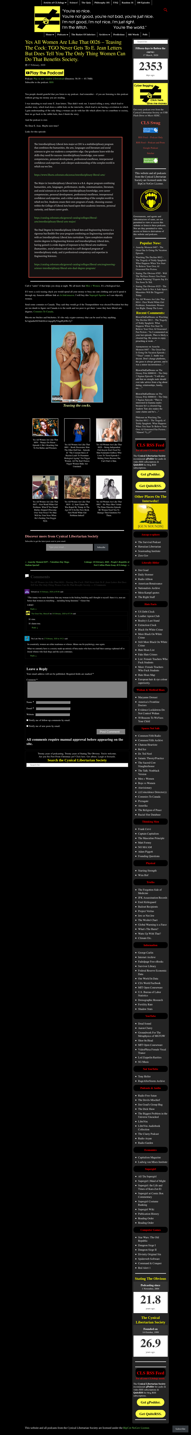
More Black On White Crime (150, 635)
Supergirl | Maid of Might (152, 1181)
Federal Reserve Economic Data (152, 972)
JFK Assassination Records (152, 897)
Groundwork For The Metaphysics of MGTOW (151, 1034)
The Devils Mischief (149, 1100)
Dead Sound (144, 1023)
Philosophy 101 (102, 2)
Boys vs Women (146, 783)
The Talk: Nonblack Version (148, 772)
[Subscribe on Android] (150, 162)
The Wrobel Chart (148, 920)
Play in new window (43, 78)
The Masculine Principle (151, 838)
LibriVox (143, 1121)
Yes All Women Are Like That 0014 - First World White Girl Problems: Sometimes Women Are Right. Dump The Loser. (150, 303)
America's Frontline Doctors (148, 703)
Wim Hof (143, 875)
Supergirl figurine (97, 295)
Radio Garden (145, 1143)
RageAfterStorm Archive (151, 1081)
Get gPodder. (150, 474)
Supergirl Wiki (146, 1209)
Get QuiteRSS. (150, 485)
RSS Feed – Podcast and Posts (150, 142)
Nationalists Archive (149, 588)
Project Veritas (146, 911)
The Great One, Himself (40, 613)
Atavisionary (145, 787)
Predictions (119, 34)
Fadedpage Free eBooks (150, 961)
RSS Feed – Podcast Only (150, 137)
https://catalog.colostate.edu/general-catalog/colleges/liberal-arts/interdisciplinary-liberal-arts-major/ (65, 219)
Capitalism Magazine (149, 1157)
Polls (145, 34)
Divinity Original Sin (149, 1254)
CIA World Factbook (149, 983)
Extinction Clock (147, 625)
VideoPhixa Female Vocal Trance (152, 1051)
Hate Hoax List (146, 650)
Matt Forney (144, 842)
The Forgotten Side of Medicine (150, 891)
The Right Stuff (146, 597)
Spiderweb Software (149, 1259)
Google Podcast (150, 147)
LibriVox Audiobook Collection (149, 1127)
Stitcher (150, 153)
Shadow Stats (145, 1009)
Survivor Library (147, 966)
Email (30, 708)
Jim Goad (143, 570)
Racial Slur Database (149, 814)
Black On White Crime (150, 629)
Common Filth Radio (149, 735)
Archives (103, 34)
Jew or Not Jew (146, 915)
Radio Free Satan (147, 1095)
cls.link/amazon (66, 295)
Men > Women (93, 285)
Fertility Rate (145, 1004)
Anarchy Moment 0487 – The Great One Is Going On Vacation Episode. (151, 349)
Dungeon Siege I (147, 1245)
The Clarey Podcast (148, 1134)
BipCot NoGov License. (150, 183)
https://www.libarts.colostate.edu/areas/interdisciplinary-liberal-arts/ (69, 175)
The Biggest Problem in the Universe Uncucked (152, 1115)
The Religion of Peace (150, 810)
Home (49, 34)
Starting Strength (147, 870)
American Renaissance (150, 583)
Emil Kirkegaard (147, 902)
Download (59, 78)
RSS (51, 82)
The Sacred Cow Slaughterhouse (147, 764)
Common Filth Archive (150, 740)
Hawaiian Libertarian (149, 546)
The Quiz (86, 2)
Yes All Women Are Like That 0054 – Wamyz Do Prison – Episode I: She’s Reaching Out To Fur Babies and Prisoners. (45, 443)
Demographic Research (150, 1000)
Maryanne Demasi (147, 697)
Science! (74, 2)
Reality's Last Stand (148, 620)
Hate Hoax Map (146, 675)
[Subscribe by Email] (150, 131)
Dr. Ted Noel (145, 753)
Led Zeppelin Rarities (150, 1057)
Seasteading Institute (149, 551)
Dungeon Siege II (147, 1249)
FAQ (115, 2)
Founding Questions (149, 856)
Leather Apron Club (149, 616)
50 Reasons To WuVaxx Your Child (150, 719)
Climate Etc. (145, 938)
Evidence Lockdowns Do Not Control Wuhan (151, 711)
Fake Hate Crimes (147, 654)
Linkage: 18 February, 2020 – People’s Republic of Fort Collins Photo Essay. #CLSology (106, 563)
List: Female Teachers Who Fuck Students (153, 660)
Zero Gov (143, 555)
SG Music (143, 1062)
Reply (33, 609)
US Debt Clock (146, 611)
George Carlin (145, 952)
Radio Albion (145, 579)
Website (30, 714)
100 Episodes (143, 2)
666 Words (133, 34)
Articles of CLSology (53, 2)
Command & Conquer (150, 1263)
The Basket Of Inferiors (83, 34)
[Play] (44, 75)
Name (30, 702)
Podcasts (61, 34)
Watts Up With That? (149, 933)
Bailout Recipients (148, 906)
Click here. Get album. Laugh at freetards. (96, 756)
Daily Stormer (145, 574)
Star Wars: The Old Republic (148, 1239)
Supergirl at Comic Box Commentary (150, 1195)
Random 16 (127, 2)
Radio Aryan (145, 1138)
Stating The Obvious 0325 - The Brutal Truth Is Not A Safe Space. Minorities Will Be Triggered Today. (152, 291)
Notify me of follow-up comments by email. (49, 720)
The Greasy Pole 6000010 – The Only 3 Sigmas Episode (151, 373)
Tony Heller (144, 1076)
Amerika (142, 805)
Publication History (148, 1213)
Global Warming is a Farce (152, 924)
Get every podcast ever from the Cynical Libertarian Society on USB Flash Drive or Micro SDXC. (150, 112)
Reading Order (146, 1218)
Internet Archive (147, 957)
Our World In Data (148, 978)
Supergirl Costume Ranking (148, 1203)
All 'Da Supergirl (147, 1176)
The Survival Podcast (149, 542)
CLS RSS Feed (150, 445)
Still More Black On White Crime (152, 643)
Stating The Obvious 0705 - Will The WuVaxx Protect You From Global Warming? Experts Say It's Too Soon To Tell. (152, 278)
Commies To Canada (43, 311)
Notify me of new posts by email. (44, 726)
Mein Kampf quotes (148, 592)
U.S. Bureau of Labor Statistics (149, 993)
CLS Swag (150, 122)
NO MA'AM (145, 847)
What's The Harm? (148, 929)
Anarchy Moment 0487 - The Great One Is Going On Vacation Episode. (151, 250)
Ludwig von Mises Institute (152, 1162)
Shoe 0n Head (145, 1040)
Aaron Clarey (145, 1028)
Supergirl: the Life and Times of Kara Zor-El (150, 1187)
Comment (32, 679)
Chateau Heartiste (147, 744)
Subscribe (101, 547)
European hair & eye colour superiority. (152, 681)
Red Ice (142, 749)
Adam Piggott (145, 851)
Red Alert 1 (144, 1268)
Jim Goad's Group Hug (150, 1104)
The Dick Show (146, 1109)
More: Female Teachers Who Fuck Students (150, 668)
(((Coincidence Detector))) (152, 792)
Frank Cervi (144, 829)
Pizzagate (143, 801)
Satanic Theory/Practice (151, 758)
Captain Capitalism (148, 833)
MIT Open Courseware (150, 987)
